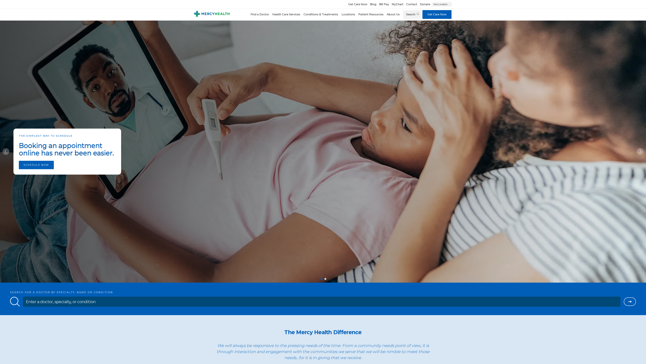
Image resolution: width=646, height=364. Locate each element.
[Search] (630, 301)
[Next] (640, 151)
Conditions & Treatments (320, 14)
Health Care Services (286, 14)
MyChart (397, 4)
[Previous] (6, 151)
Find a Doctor (259, 14)
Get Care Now (357, 4)
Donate (425, 4)
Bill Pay (384, 4)
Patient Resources (371, 14)
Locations (348, 14)
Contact (411, 4)
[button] (260, 14)
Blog (373, 4)
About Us (393, 14)
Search (411, 14)
